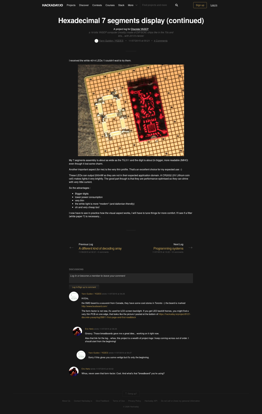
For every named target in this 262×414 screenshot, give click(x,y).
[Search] (177, 5)
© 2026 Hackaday (131, 406)
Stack (121, 5)
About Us (66, 400)
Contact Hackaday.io (83, 400)
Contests (97, 5)
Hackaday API (151, 400)
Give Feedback (102, 400)
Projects (71, 5)
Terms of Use (119, 400)
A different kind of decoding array (100, 248)
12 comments (177, 251)
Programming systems (168, 248)
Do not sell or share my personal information (180, 400)
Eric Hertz (89, 328)
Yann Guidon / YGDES (111, 40)
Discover (84, 5)
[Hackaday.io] (52, 5)
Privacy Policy (134, 400)
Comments (161, 40)
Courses (110, 5)
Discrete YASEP (140, 29)
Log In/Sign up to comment (84, 287)
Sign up (200, 5)
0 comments (103, 251)
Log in (214, 5)
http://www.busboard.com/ (94, 306)
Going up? (132, 393)
